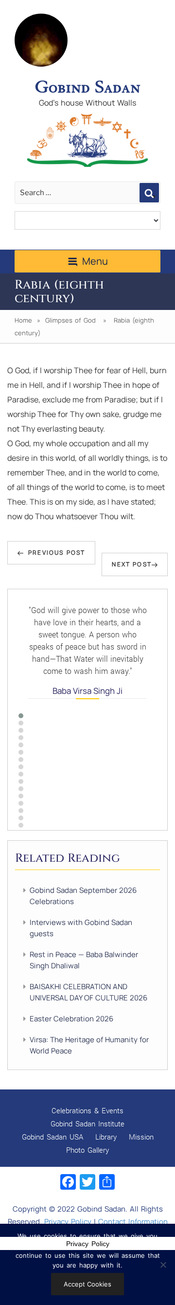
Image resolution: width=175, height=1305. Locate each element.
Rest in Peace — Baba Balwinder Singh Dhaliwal (84, 960)
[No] (163, 1264)
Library (106, 1137)
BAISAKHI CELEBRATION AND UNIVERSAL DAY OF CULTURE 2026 (88, 992)
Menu (95, 261)
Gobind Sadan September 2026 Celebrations (83, 895)
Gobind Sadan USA (52, 1137)
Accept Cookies (87, 1284)
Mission (141, 1137)
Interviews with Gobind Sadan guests (81, 928)
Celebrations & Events (87, 1110)
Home (23, 320)
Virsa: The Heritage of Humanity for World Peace (89, 1045)
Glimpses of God (70, 320)
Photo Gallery (87, 1150)
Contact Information (133, 1221)
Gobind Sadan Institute (87, 1123)
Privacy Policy (67, 1221)
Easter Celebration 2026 (71, 1019)
